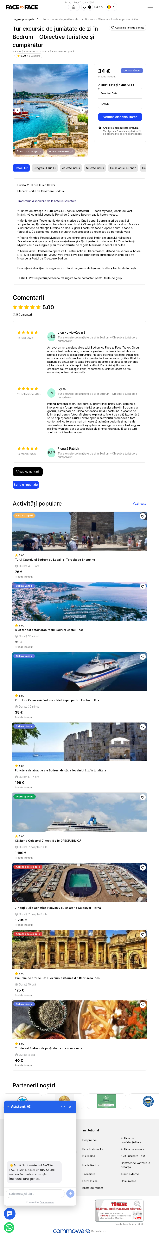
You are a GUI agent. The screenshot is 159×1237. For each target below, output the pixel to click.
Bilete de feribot (92, 1187)
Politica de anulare (132, 1149)
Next (83, 110)
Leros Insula (90, 1181)
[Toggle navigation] (150, 7)
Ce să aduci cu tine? (123, 168)
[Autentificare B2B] (74, 7)
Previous (18, 110)
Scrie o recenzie (26, 485)
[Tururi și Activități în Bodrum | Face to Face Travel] (22, 7)
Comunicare (128, 1181)
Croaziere (88, 1174)
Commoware (47, 1202)
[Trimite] (70, 1193)
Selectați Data (109, 93)
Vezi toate (139, 503)
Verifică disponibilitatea (120, 117)
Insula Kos (88, 1156)
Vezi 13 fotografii (30, 151)
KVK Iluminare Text (133, 1156)
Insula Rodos (90, 1165)
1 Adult (105, 103)
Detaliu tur (21, 168)
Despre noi (89, 1140)
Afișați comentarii (28, 471)
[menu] (63, 1106)
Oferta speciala (24, 796)
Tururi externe (130, 1174)
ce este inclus (71, 168)
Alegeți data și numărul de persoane (116, 86)
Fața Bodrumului (92, 1149)
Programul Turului (45, 168)
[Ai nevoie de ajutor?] (10, 1214)
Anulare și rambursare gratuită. (121, 127)
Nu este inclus (95, 168)
